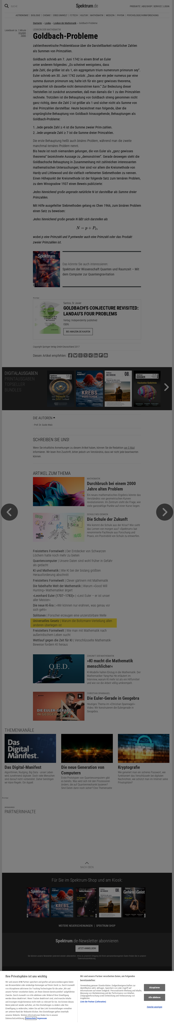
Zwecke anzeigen (154, 1007)
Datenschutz (30, 1018)
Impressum (42, 1018)
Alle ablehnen (154, 997)
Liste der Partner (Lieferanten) (93, 1001)
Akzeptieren (154, 987)
